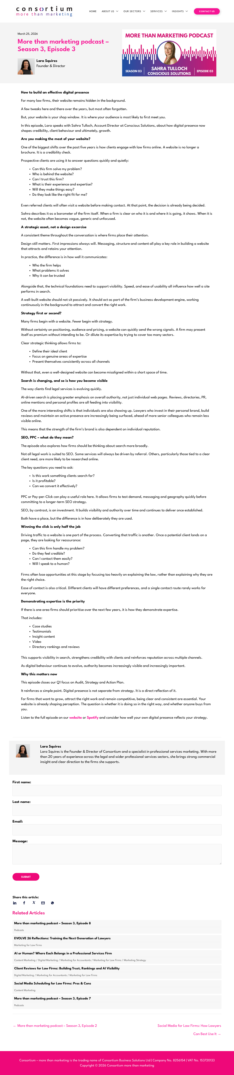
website (75, 718)
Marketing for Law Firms (28, 945)
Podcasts (19, 930)
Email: (18, 821)
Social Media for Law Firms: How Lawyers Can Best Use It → (189, 1027)
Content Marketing (24, 960)
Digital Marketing (48, 960)
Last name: (21, 802)
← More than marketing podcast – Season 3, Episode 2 (55, 1026)
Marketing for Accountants (76, 960)
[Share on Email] (43, 903)
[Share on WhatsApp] (52, 903)
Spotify (92, 718)
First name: (22, 782)
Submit (26, 877)
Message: (20, 841)
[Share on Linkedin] (15, 903)
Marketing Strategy (135, 960)
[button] (116, 11)
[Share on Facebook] (24, 903)
